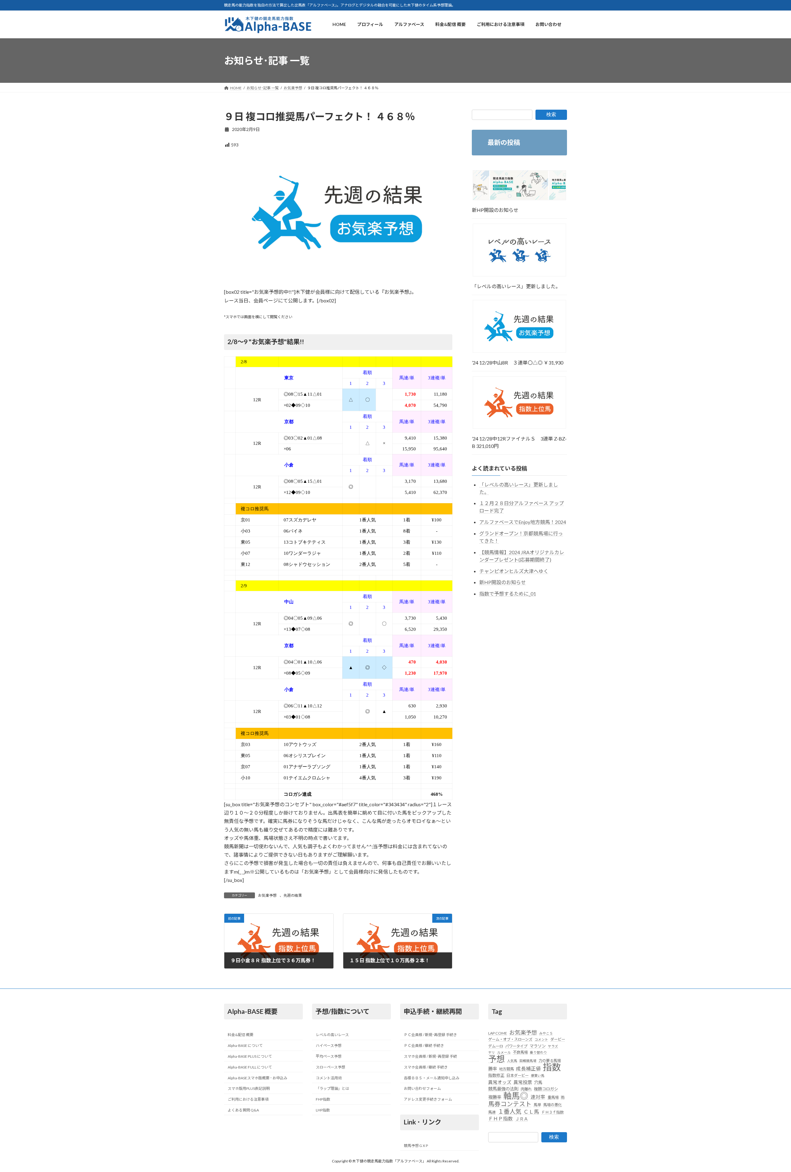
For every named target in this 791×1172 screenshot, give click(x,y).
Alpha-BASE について (245, 1045)
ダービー (557, 1039)
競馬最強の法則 (503, 1089)
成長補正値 (528, 1069)
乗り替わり (538, 1053)
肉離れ (526, 1089)
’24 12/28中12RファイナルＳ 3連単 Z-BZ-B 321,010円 (519, 442)
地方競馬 (506, 1069)
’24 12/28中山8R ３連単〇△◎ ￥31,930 (517, 362)
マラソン (538, 1045)
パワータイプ (516, 1046)
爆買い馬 (537, 1076)
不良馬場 (520, 1052)
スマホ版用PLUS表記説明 (249, 1088)
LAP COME (497, 1033)
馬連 (492, 1112)
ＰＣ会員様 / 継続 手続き (424, 1045)
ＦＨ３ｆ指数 (552, 1112)
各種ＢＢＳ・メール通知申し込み (431, 1078)
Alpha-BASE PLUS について (250, 1056)
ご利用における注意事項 (248, 1099)
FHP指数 (323, 1099)
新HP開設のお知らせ (495, 210)
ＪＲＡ (521, 1118)
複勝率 (494, 1097)
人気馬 (512, 1061)
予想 (496, 1059)
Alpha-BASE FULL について (250, 1067)
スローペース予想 (330, 1067)
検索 (551, 114)
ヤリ (491, 1053)
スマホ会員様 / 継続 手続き (426, 1067)
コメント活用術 (329, 1078)
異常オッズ (499, 1082)
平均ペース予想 (328, 1056)
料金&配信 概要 (240, 1035)
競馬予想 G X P (416, 1145)
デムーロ (495, 1046)
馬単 (537, 1105)
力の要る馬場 (550, 1060)
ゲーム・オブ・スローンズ (510, 1039)
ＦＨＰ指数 (500, 1118)
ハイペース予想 (328, 1045)
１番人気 (509, 1111)
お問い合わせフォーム (422, 1088)
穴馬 (538, 1082)
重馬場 (553, 1097)
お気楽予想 (267, 895)
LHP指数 (323, 1110)
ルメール (504, 1053)
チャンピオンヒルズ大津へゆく (513, 571)
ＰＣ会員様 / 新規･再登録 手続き (430, 1035)
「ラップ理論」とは (332, 1088)
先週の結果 (292, 895)
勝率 (492, 1069)
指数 (552, 1067)
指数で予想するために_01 (507, 594)
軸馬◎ (515, 1096)
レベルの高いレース (332, 1035)
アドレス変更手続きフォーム (428, 1099)
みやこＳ (546, 1033)
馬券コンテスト (509, 1104)
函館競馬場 (527, 1061)
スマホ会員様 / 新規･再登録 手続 (430, 1056)
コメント (541, 1040)
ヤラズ (553, 1046)
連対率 (538, 1097)
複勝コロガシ (546, 1089)
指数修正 (496, 1075)
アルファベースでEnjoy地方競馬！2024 (522, 522)
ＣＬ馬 (531, 1112)
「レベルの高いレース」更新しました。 (516, 286)
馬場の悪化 (552, 1105)
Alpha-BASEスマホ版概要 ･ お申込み (257, 1078)
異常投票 (523, 1082)
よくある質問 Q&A (243, 1110)
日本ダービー (517, 1075)
